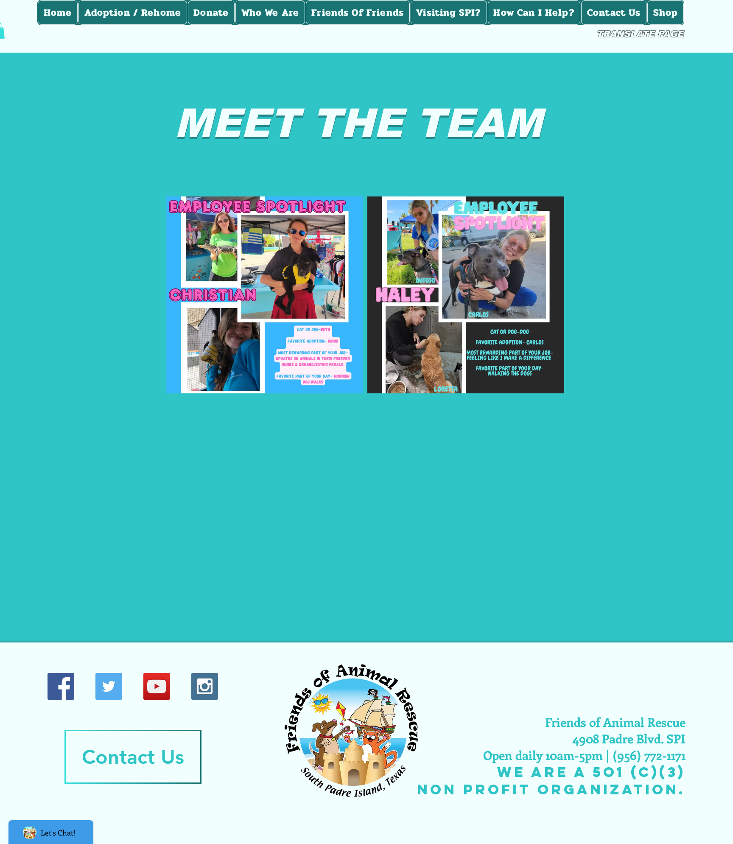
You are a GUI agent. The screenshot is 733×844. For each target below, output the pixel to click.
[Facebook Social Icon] (61, 686)
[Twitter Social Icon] (108, 686)
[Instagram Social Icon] (204, 686)
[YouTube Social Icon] (156, 686)
